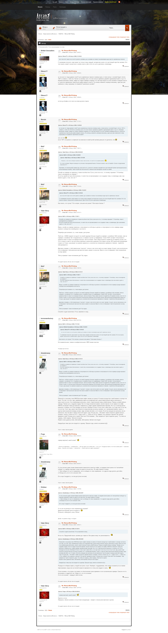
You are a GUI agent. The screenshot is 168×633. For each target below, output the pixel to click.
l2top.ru (61, 2)
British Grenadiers (47, 50)
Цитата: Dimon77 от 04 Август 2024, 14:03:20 (69, 125)
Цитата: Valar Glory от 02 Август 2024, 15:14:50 (72, 157)
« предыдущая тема (113, 37)
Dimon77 (44, 71)
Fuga (43, 434)
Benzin (43, 119)
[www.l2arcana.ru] (42, 336)
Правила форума (98, 2)
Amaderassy (45, 353)
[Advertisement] (106, 17)
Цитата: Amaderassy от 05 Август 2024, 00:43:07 (70, 493)
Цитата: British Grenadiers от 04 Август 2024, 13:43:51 (72, 190)
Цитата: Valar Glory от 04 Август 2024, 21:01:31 (70, 272)
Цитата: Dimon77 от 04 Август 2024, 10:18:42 (69, 56)
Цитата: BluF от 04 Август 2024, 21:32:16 (68, 528)
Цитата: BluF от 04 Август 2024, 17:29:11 (68, 216)
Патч (66, 2)
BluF (42, 146)
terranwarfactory (47, 318)
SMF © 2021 (47, 629)
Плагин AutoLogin (86, 2)
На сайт (55, 2)
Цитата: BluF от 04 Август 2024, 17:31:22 (68, 324)
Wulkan (44, 487)
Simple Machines (56, 629)
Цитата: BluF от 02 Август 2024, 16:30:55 (69, 155)
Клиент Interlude (74, 2)
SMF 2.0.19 (40, 629)
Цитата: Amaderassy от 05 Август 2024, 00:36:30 (70, 539)
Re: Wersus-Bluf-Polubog (69, 50)
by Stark (126, 629)
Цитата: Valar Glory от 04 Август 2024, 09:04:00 (70, 152)
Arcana (53, 16)
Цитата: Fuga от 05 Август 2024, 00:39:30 (69, 591)
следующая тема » (125, 37)
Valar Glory (45, 211)
